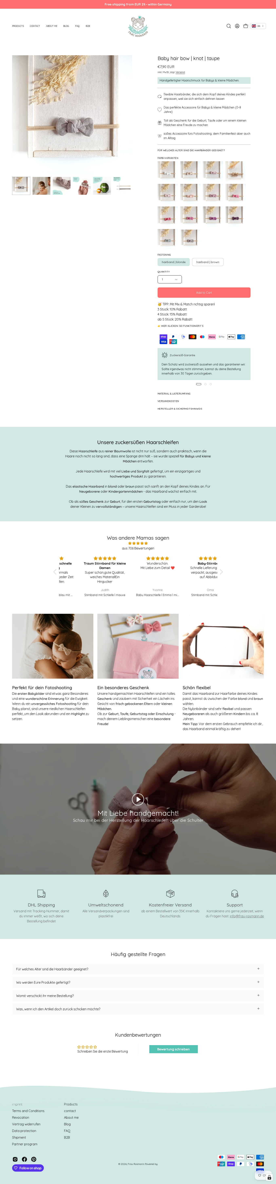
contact (70, 1111)
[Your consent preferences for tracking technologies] (269, 1177)
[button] (18, 26)
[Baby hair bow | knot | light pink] (213, 171)
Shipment (19, 1137)
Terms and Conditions (28, 1111)
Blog (67, 1124)
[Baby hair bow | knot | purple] (213, 216)
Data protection (24, 1131)
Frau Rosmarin (136, 1163)
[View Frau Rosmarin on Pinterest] (34, 1159)
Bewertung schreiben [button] (173, 1049)
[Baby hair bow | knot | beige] (190, 171)
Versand (180, 72)
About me (71, 1117)
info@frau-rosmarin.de (247, 916)
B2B (67, 1137)
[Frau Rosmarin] (138, 26)
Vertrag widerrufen (26, 1124)
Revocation (20, 1117)
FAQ (67, 1131)
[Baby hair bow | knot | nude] (190, 194)
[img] (138, 543)
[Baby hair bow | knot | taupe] (21, 186)
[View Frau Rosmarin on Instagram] (15, 1159)
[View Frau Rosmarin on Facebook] (24, 1159)
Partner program (24, 1144)
